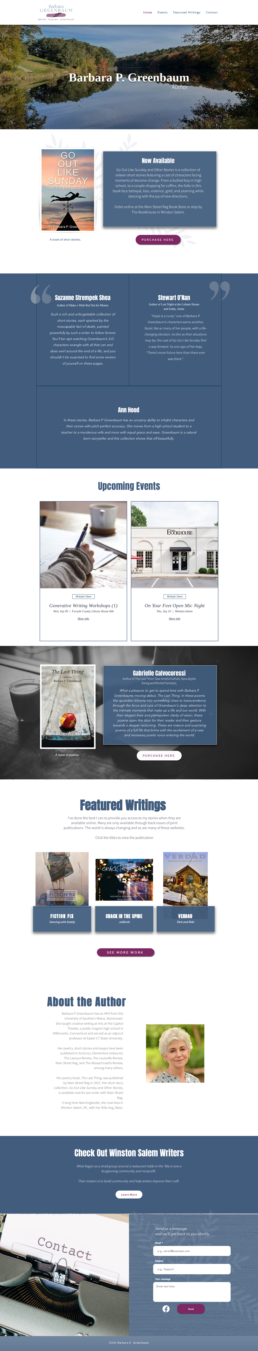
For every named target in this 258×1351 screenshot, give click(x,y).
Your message (162, 1279)
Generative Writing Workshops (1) (83, 605)
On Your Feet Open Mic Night (175, 605)
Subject (159, 1261)
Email (158, 1243)
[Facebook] (166, 1309)
